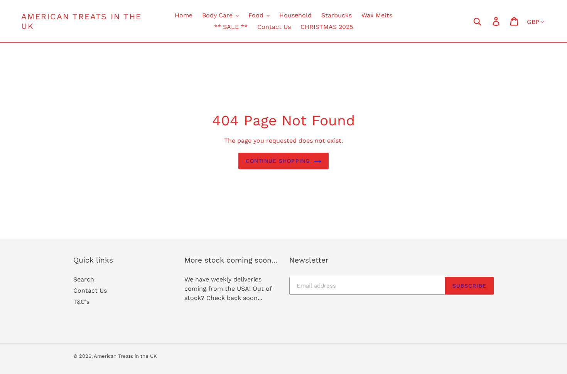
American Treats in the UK (81, 21)
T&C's (81, 301)
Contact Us (90, 290)
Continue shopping (278, 161)
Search (83, 279)
